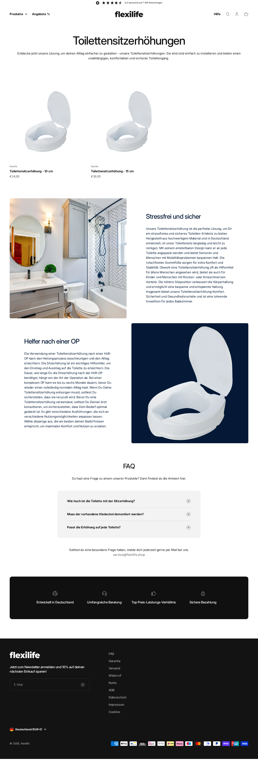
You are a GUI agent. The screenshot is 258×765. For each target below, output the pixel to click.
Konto (113, 683)
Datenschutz (117, 697)
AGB (112, 690)
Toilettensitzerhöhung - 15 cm (112, 171)
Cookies (114, 712)
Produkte (16, 14)
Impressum (116, 704)
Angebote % (41, 14)
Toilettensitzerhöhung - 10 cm (31, 171)
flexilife (13, 166)
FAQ (111, 654)
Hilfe (217, 14)
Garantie (115, 661)
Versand (114, 668)
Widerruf (115, 675)
